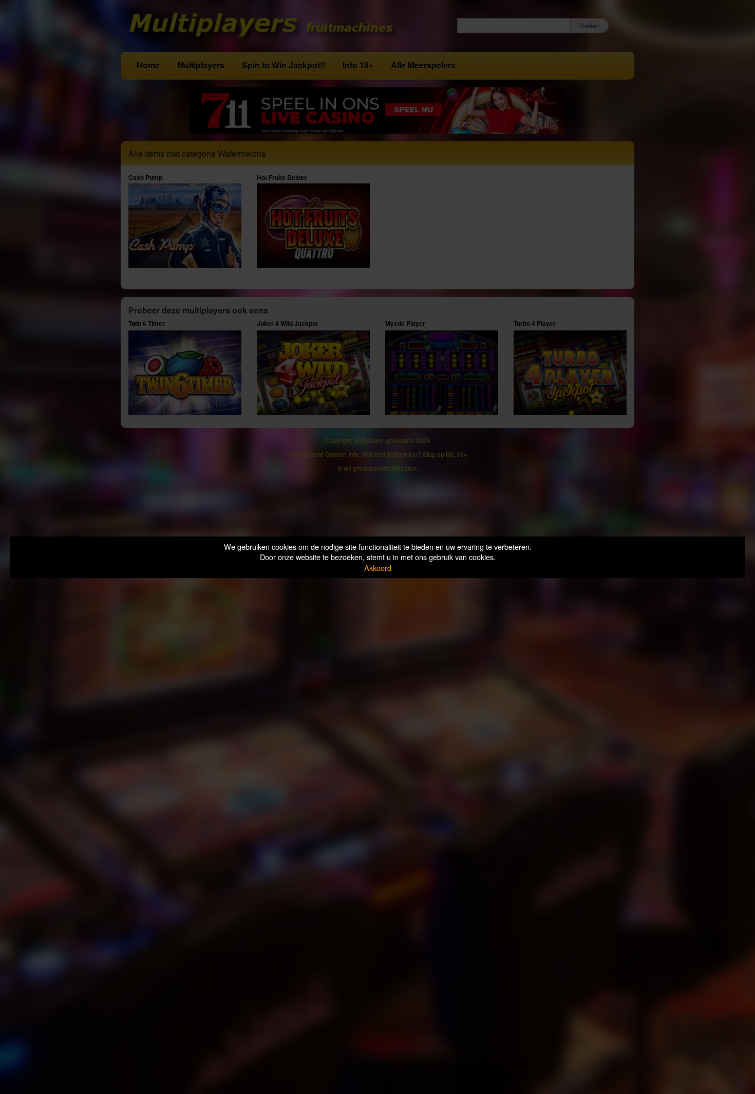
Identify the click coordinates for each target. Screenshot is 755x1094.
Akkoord (377, 567)
